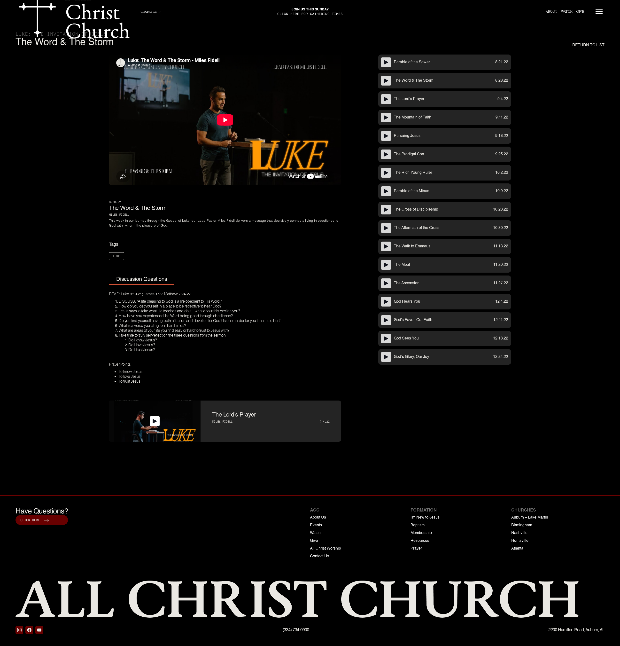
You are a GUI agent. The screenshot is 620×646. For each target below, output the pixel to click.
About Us (318, 518)
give (580, 11)
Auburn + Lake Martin (529, 518)
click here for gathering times (310, 14)
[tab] (141, 280)
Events (316, 525)
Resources (420, 541)
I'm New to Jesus (425, 518)
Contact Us (319, 556)
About (551, 11)
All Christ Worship (325, 549)
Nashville (519, 533)
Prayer (416, 549)
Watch (567, 11)
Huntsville (519, 541)
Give (314, 541)
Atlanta (517, 549)
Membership (421, 533)
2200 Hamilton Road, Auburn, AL (576, 630)
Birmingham (521, 525)
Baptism (418, 525)
